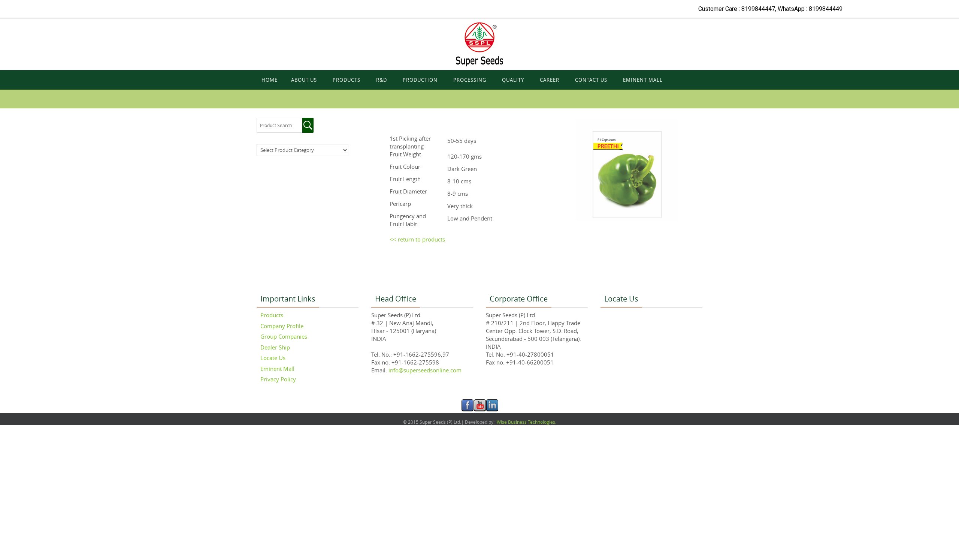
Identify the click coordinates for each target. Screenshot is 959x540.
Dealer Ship (275, 347)
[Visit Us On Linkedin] (492, 409)
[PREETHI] (9, 98)
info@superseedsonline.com (424, 370)
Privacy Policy (278, 379)
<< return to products (417, 239)
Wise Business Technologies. (526, 422)
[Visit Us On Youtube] (480, 409)
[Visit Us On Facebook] (467, 409)
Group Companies (283, 336)
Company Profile (281, 326)
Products (271, 315)
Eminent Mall (277, 368)
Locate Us (272, 358)
